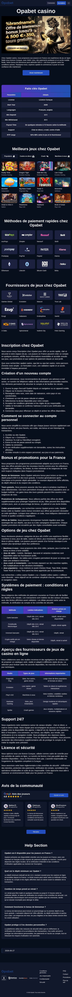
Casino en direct (26, 156)
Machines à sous (61, 156)
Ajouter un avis (59, 795)
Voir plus (36, 832)
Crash (43, 156)
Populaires (8, 156)
